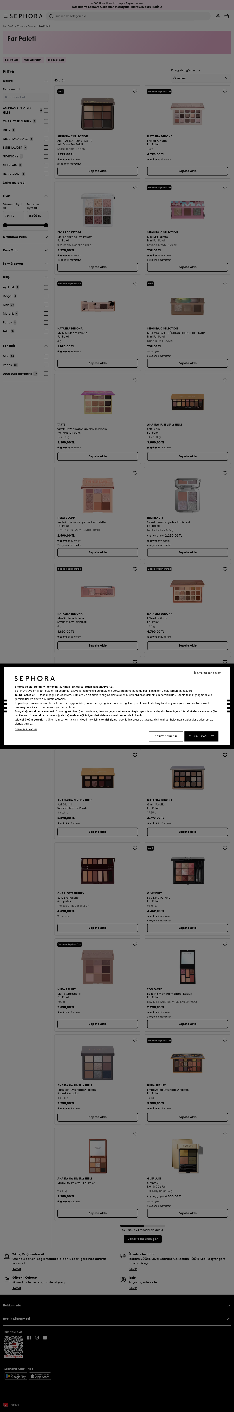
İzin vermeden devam (208, 672)
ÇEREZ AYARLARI (166, 736)
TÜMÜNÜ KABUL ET (201, 736)
